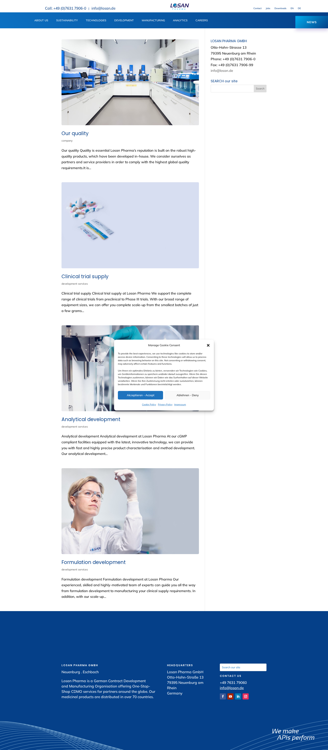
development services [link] (75, 283)
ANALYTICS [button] (180, 20)
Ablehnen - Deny (188, 395)
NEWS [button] (312, 22)
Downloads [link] (280, 8)
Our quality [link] (75, 133)
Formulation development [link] (94, 562)
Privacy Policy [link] (165, 404)
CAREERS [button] (202, 20)
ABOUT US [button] (41, 20)
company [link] (67, 140)
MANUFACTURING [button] (153, 20)
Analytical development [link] (91, 419)
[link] (180, 9)
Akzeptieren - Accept (140, 395)
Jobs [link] (268, 8)
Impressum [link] (180, 404)
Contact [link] (257, 8)
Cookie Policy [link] (149, 404)
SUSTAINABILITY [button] (67, 20)
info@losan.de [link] (103, 8)
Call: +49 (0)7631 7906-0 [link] (65, 8)
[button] (208, 345)
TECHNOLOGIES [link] (96, 20)
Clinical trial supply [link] (85, 276)
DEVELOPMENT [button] (124, 20)
